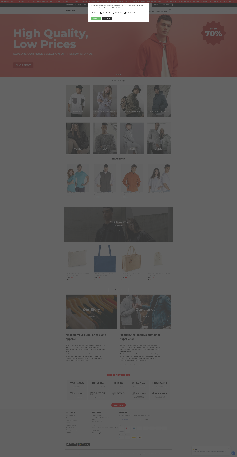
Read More (118, 7)
